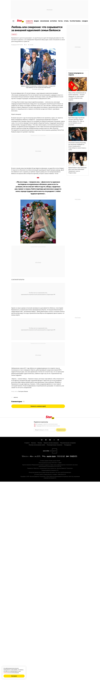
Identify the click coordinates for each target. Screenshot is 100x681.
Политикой (39, 425)
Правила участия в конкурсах (51, 442)
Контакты (33, 442)
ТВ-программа (75, 21)
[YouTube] (58, 439)
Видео (36, 21)
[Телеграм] (45, 439)
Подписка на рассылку (41, 422)
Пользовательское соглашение (68, 442)
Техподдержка (67, 444)
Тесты (60, 21)
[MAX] (41, 439)
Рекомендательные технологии (54, 444)
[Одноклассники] (54, 439)
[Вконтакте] (50, 439)
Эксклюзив (44, 21)
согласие (40, 424)
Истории (53, 21)
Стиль (66, 21)
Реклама (40, 442)
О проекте (27, 442)
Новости (29, 21)
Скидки (85, 21)
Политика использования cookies (37, 444)
